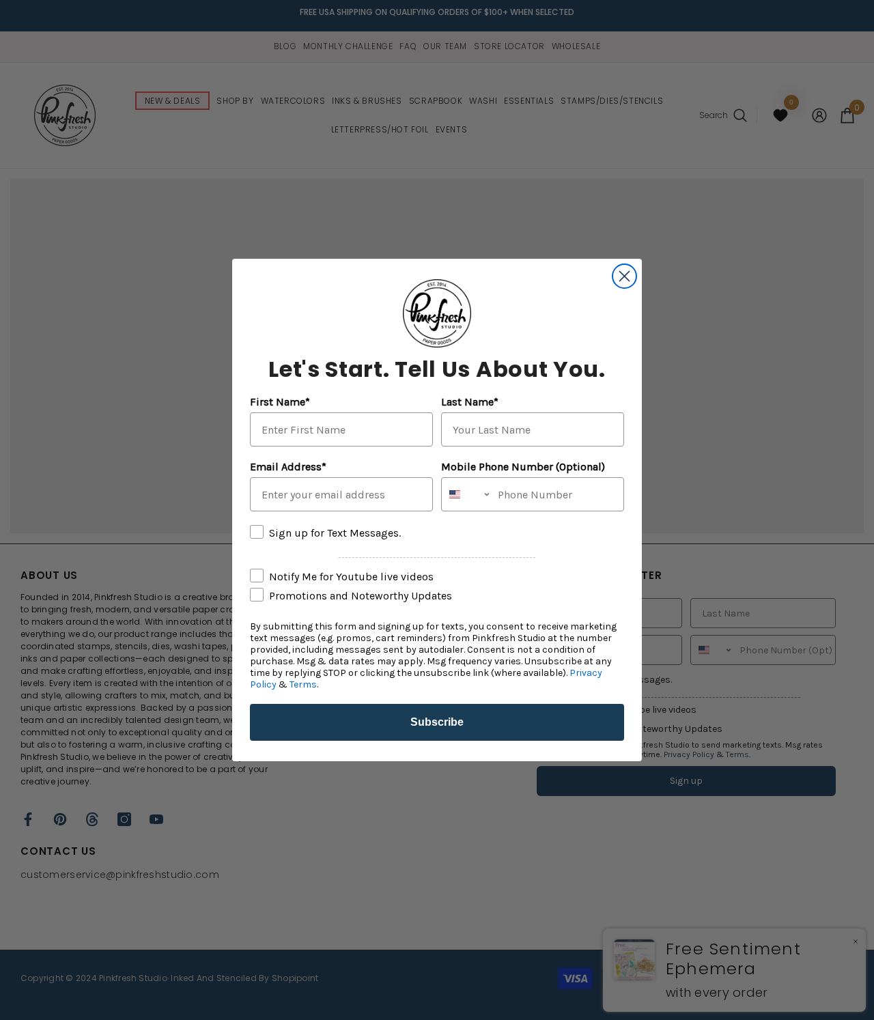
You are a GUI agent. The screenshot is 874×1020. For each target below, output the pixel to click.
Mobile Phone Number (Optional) (523, 466)
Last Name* (469, 401)
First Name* (280, 401)
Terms (303, 684)
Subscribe (437, 722)
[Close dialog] (624, 276)
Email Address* (288, 466)
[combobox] (466, 494)
